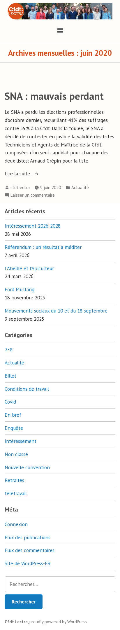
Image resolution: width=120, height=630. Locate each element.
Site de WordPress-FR (28, 563)
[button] (60, 30)
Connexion (16, 524)
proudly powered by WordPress (58, 621)
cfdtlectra (20, 187)
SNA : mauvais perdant (54, 96)
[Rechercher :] (60, 584)
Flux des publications (27, 537)
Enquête (14, 428)
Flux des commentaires (29, 550)
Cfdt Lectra (16, 621)
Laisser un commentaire (32, 195)
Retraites (14, 480)
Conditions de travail (27, 388)
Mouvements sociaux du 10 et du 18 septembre (56, 310)
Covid (10, 401)
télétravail (16, 493)
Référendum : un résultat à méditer (43, 247)
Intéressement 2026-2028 (33, 225)
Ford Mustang (19, 289)
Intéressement (20, 441)
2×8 (9, 349)
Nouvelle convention (27, 467)
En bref (13, 414)
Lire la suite (27, 173)
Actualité (80, 187)
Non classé (16, 454)
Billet (10, 375)
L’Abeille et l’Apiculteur (29, 268)
